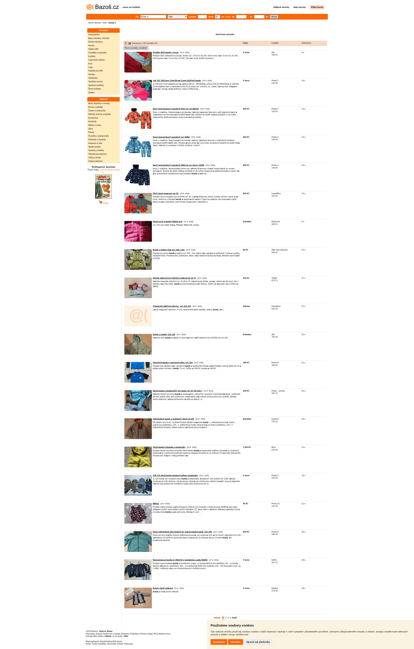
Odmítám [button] (235, 642)
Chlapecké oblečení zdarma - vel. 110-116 (172, 306)
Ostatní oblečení (95, 161)
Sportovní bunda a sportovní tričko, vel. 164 (173, 362)
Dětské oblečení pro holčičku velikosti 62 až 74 (174, 278)
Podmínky (134, 634)
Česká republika (99, 644)
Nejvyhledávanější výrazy (111, 641)
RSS (156, 634)
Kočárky (91, 56)
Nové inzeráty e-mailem (136, 48)
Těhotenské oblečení (97, 154)
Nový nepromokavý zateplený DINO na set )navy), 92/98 (178, 165)
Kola (90, 64)
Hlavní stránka (94, 23)
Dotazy (99, 634)
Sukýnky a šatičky (96, 150)
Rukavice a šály (95, 143)
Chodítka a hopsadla (97, 53)
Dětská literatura (95, 42)
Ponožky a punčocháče (98, 136)
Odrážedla (93, 78)
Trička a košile (94, 158)
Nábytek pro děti (95, 71)
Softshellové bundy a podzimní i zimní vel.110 (173, 419)
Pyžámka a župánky (97, 139)
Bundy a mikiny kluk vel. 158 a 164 (169, 250)
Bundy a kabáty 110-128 (164, 334)
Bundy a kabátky (95, 107)
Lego (90, 67)
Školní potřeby (94, 89)
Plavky (91, 132)
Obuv (90, 129)
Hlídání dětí (93, 49)
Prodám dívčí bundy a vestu (165, 52)
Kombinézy (93, 118)
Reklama (125, 634)
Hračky (91, 45)
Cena (245, 43)
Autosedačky (94, 34)
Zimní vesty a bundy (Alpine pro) (167, 221)
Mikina (156, 503)
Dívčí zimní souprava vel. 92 (166, 193)
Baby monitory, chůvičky (98, 38)
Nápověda (90, 634)
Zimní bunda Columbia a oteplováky (169, 447)
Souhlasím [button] (219, 642)
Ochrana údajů (146, 634)
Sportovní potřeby (96, 85)
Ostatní (91, 92)
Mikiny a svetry (94, 125)
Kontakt (117, 634)
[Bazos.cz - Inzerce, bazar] (103, 9)
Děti (104, 23)
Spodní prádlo (94, 147)
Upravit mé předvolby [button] (258, 642)
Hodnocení (108, 634)
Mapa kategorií (92, 641)
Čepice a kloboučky (97, 111)
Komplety (92, 121)
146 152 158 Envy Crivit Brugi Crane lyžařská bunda (177, 80)
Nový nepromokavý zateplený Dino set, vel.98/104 (176, 109)
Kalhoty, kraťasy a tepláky (99, 114)
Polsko (120, 644)
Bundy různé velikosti (163, 588)
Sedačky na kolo (95, 81)
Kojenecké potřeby (96, 60)
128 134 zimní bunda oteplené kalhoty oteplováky (175, 475)
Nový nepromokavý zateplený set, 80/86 (171, 137)
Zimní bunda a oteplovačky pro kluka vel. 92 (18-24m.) (177, 391)
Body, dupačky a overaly (99, 103)
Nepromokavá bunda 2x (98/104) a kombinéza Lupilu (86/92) (180, 560)
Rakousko (128, 644)
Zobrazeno (306, 43)
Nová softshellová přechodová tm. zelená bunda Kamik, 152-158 (182, 532)
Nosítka (91, 74)
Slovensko (111, 644)
